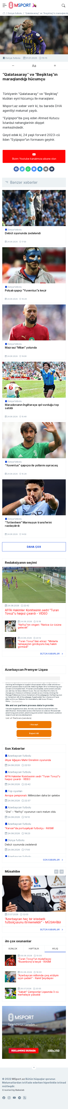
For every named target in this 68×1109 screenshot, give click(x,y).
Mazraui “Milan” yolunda (21, 347)
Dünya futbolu (12, 58)
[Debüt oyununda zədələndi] (34, 208)
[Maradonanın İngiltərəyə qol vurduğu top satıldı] (34, 380)
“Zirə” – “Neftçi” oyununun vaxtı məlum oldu (30, 811)
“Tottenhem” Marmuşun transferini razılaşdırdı (28, 524)
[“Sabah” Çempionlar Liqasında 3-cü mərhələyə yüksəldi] (10, 993)
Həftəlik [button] (34, 948)
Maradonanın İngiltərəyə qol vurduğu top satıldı (32, 406)
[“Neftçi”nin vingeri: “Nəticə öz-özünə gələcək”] (10, 626)
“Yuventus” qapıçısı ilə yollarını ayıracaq (31, 465)
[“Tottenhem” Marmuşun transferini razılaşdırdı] (34, 497)
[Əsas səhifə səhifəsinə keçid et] (4, 13)
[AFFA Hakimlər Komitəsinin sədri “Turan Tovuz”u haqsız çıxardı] (34, 585)
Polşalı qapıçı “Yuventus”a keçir (26, 290)
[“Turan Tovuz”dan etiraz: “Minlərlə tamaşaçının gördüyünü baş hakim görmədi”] (10, 642)
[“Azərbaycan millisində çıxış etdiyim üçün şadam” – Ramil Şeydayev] (10, 976)
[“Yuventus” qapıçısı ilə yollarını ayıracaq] (34, 440)
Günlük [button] (12, 948)
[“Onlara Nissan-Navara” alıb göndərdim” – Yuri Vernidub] (34, 894)
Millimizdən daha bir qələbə (32, 795)
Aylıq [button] (55, 948)
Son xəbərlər (51, 859)
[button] (63, 5)
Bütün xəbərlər (50, 653)
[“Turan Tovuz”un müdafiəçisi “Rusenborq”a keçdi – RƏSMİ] (10, 960)
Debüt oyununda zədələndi (23, 233)
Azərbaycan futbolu (19, 756)
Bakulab (19, 1089)
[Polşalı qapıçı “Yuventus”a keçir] (34, 265)
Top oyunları (15, 791)
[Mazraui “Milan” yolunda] (34, 322)
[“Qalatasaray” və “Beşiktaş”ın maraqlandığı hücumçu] (34, 35)
